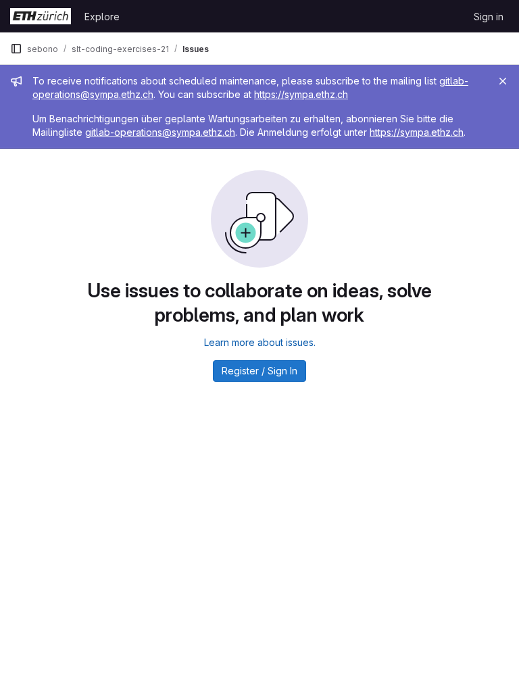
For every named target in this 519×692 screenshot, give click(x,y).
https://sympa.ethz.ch (301, 94)
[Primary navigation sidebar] (16, 48)
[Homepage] (40, 16)
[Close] (503, 81)
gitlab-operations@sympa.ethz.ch (160, 132)
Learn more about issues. (260, 342)
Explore (102, 16)
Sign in (488, 16)
